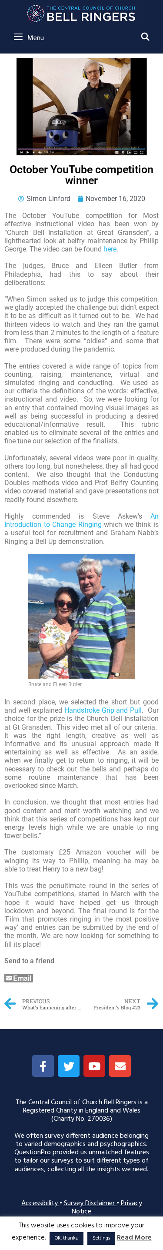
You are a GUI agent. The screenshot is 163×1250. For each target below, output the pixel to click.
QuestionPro (32, 1152)
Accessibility (40, 1203)
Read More (134, 1238)
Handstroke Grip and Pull (103, 710)
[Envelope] (120, 1066)
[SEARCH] (145, 38)
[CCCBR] (81, 11)
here (109, 249)
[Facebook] (43, 1066)
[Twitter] (69, 1066)
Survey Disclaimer (90, 1203)
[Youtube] (94, 1066)
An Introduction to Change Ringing (81, 520)
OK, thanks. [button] (66, 1238)
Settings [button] (101, 1238)
